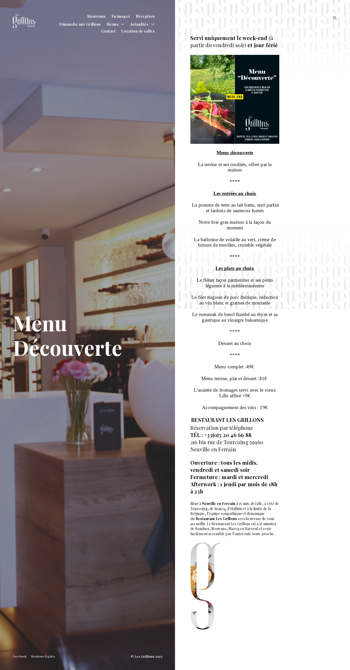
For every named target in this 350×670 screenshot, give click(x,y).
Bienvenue (96, 16)
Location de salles (138, 31)
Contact (108, 31)
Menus (113, 24)
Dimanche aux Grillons (80, 24)
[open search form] (333, 18)
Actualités (139, 24)
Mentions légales (43, 656)
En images (120, 16)
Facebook (19, 656)
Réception (145, 16)
